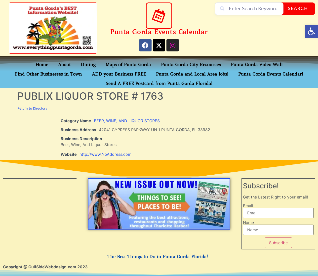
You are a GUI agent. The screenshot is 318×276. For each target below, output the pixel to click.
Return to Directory (32, 108)
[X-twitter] (159, 45)
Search (298, 8)
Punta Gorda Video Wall (257, 64)
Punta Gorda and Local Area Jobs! (192, 74)
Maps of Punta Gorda (128, 64)
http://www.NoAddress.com (105, 154)
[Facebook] (145, 45)
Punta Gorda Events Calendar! (270, 74)
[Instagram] (172, 45)
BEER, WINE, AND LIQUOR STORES (127, 120)
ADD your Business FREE (119, 74)
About (64, 64)
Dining (88, 64)
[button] (311, 31)
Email (248, 206)
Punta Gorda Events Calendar (159, 32)
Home (42, 64)
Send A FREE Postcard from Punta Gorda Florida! (159, 83)
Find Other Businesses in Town (48, 74)
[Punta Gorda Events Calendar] (159, 15)
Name (248, 223)
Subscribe (278, 242)
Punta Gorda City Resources (191, 64)
